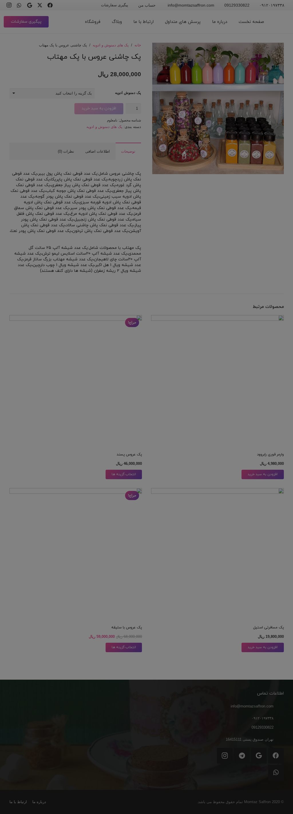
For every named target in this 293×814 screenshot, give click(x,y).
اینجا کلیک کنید (146, 423)
